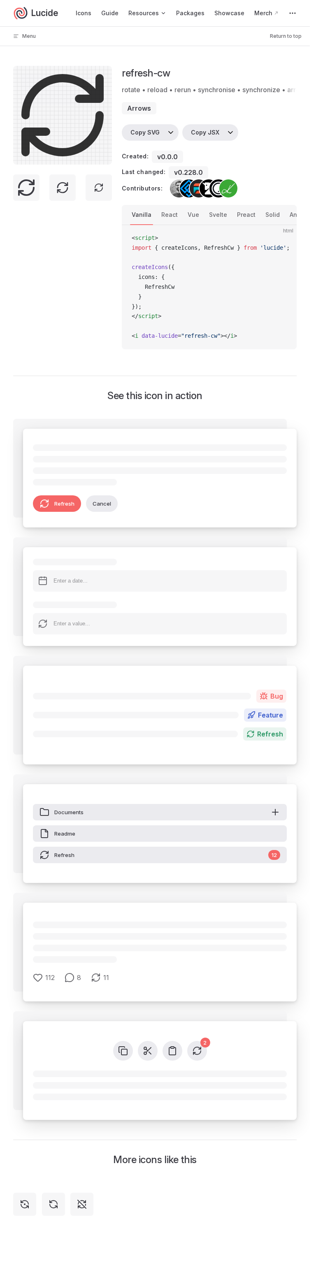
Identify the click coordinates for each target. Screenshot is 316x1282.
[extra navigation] (292, 13)
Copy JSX (205, 132)
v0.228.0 (188, 172)
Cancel (102, 503)
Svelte (218, 214)
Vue (193, 214)
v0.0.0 (167, 157)
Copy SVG (145, 132)
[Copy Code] (283, 238)
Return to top (286, 36)
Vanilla (141, 214)
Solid (272, 214)
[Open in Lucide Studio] (103, 156)
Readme (64, 833)
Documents (69, 812)
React (169, 214)
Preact (246, 214)
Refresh (64, 503)
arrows (139, 108)
